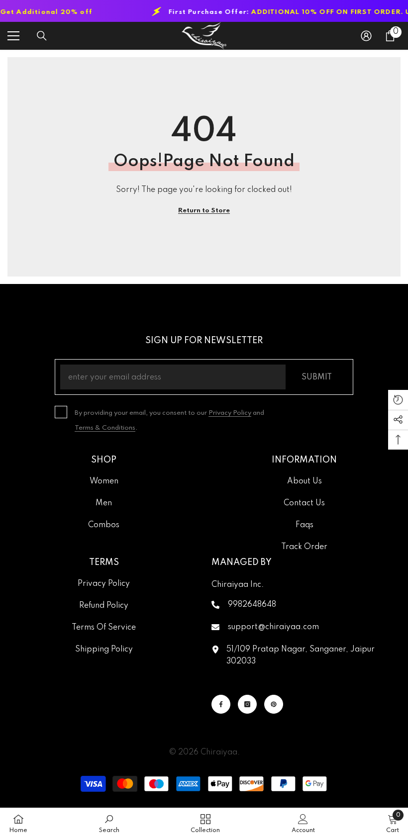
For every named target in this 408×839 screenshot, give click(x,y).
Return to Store (204, 210)
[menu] (13, 36)
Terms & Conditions (105, 428)
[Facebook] (220, 704)
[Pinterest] (273, 704)
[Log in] (366, 35)
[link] (109, 823)
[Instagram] (247, 704)
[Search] (42, 36)
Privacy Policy (229, 413)
